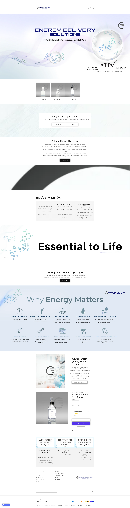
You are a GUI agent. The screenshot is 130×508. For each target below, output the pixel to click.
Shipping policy (72, 505)
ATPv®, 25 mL (57, 98)
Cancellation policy (88, 505)
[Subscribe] (55, 491)
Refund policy (59, 505)
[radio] (73, 408)
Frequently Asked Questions (42, 471)
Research (72, 124)
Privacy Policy (39, 481)
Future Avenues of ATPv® (80, 382)
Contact (37, 473)
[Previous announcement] (53, 1)
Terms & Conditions (40, 479)
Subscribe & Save (78, 412)
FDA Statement (39, 477)
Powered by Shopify (52, 505)
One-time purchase (78, 408)
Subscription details (79, 415)
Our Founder (65, 280)
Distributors (38, 475)
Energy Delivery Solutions (43, 505)
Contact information (80, 505)
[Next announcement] (76, 1)
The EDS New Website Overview (45, 451)
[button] (60, 8)
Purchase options (76, 405)
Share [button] (74, 430)
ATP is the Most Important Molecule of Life (85, 452)
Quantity (74, 399)
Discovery (58, 124)
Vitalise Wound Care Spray (72, 98)
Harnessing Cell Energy (65, 451)
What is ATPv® (65, 160)
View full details (85, 430)
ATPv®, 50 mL (43, 98)
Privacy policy (65, 505)
